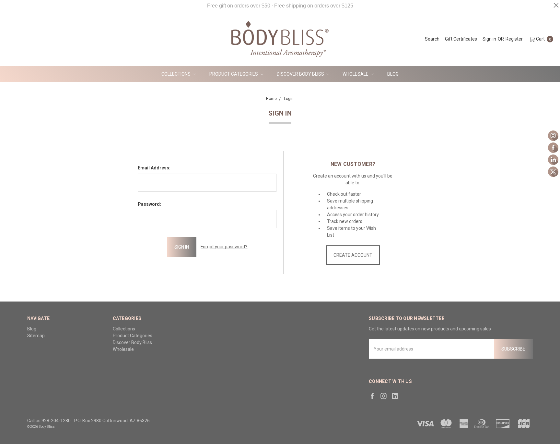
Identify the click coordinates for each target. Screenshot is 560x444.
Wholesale (356, 74)
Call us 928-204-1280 (49, 420)
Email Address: (154, 167)
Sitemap (36, 335)
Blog (393, 74)
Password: (149, 204)
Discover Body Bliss (301, 74)
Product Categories (234, 74)
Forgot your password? (224, 246)
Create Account (352, 255)
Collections (176, 74)
